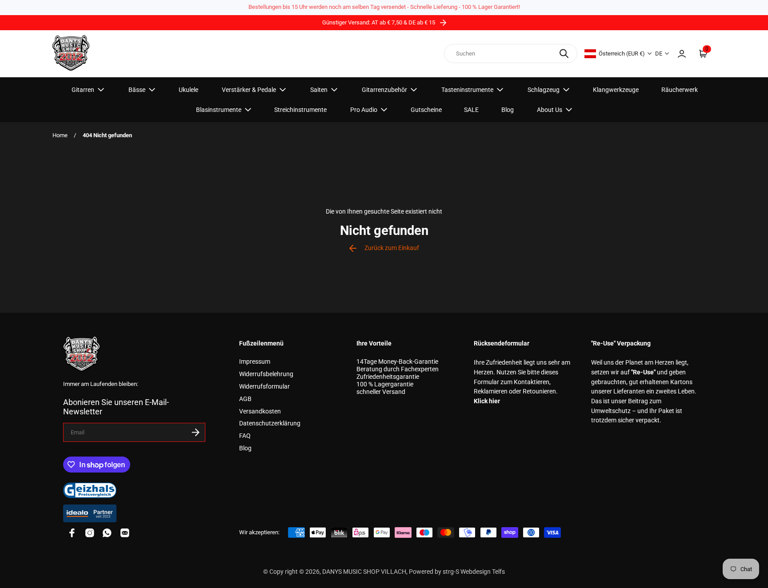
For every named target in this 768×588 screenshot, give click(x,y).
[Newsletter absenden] (195, 432)
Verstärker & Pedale (249, 89)
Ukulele (188, 89)
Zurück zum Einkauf (391, 248)
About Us (549, 109)
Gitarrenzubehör (384, 89)
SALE (471, 109)
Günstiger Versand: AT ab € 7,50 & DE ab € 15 (379, 22)
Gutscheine (426, 109)
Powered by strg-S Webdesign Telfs (457, 572)
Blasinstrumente (218, 109)
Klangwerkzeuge (616, 89)
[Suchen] (564, 53)
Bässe (136, 89)
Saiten (319, 89)
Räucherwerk (679, 89)
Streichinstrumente (300, 109)
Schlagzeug (544, 89)
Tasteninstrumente (467, 89)
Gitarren (83, 89)
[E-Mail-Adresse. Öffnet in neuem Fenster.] (125, 533)
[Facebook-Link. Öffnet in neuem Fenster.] (72, 533)
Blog (507, 109)
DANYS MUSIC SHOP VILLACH (364, 572)
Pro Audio (363, 109)
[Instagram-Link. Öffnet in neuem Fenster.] (90, 533)
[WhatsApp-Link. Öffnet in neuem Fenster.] (107, 533)
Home (60, 135)
